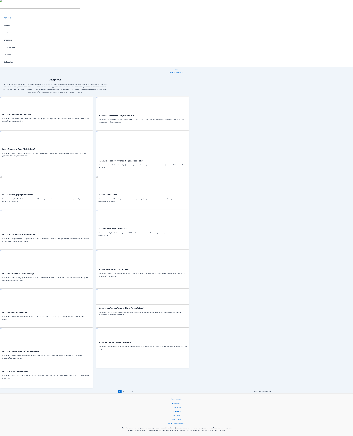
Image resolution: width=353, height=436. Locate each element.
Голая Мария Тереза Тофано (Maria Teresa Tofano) (121, 308)
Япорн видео (176, 407)
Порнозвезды (9, 47)
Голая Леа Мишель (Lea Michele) (16, 114)
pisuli (176, 70)
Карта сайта (176, 420)
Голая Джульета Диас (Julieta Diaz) (18, 149)
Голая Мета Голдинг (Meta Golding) (18, 273)
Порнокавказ (176, 411)
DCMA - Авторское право (176, 424)
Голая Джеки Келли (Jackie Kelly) (113, 269)
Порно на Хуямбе (176, 72)
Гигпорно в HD (177, 403)
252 (132, 391)
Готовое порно (176, 399)
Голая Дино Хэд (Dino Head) (14, 312)
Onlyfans (7, 55)
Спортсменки (9, 40)
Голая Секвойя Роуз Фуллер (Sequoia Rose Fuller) (120, 161)
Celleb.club (8, 62)
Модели (7, 25)
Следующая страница (263, 391)
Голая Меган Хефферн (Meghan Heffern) (116, 115)
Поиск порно (176, 415)
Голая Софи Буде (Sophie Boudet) (17, 195)
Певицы (7, 33)
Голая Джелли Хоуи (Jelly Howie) (113, 229)
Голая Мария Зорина (107, 195)
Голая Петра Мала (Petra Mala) (16, 371)
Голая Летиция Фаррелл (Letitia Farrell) (20, 351)
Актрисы (7, 18)
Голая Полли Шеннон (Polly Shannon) (18, 234)
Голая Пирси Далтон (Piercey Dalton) (115, 342)
